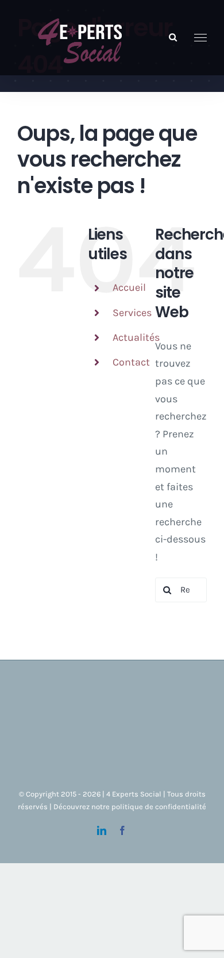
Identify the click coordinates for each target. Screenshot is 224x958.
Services (132, 312)
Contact (131, 362)
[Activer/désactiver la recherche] (173, 37)
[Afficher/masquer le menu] (201, 38)
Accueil (129, 287)
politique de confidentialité (158, 806)
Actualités (136, 337)
